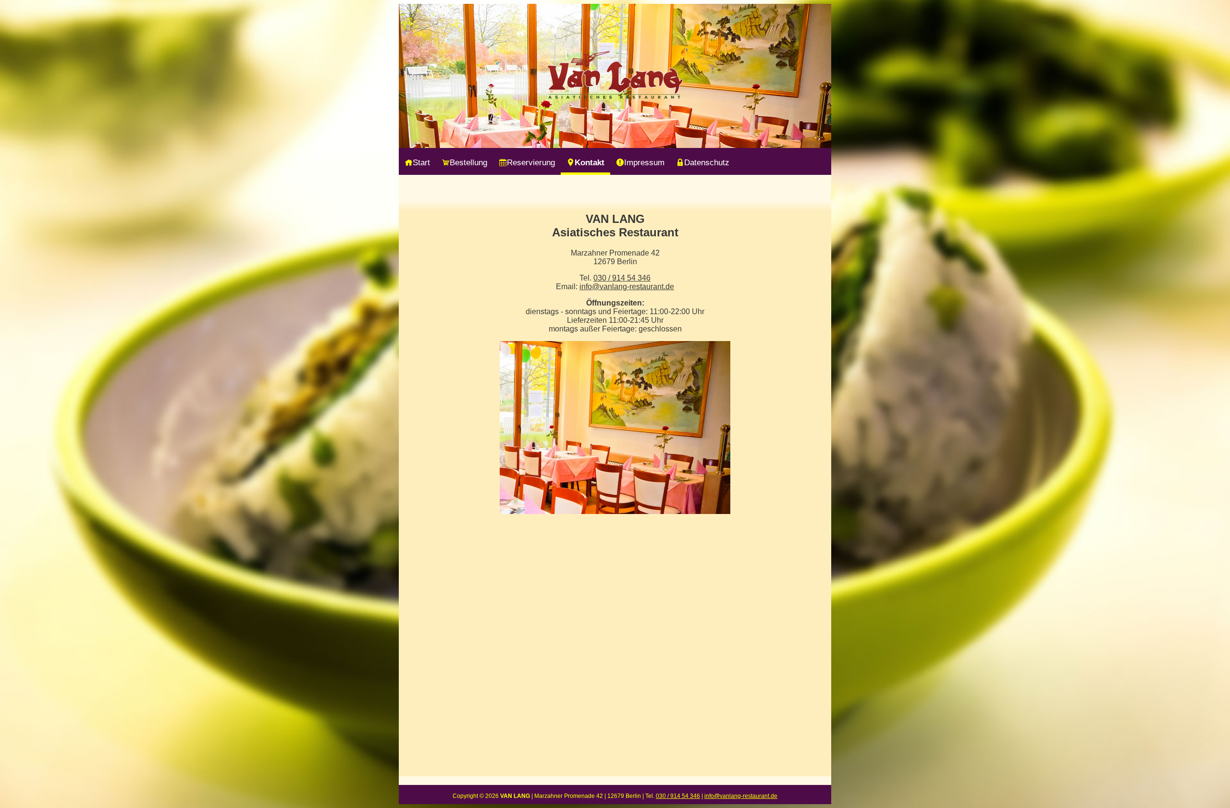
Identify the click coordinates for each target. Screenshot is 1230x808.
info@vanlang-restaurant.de (626, 286)
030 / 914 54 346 (622, 278)
